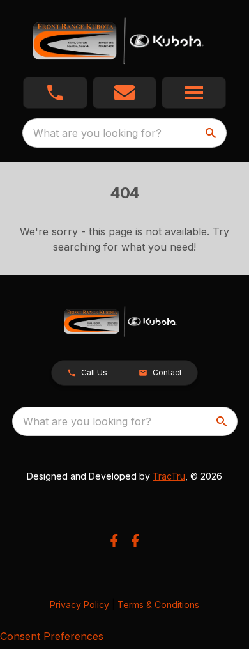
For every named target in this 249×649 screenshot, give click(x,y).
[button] (55, 93)
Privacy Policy (79, 604)
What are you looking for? (97, 133)
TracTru (169, 476)
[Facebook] (114, 541)
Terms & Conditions (158, 604)
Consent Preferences (51, 636)
